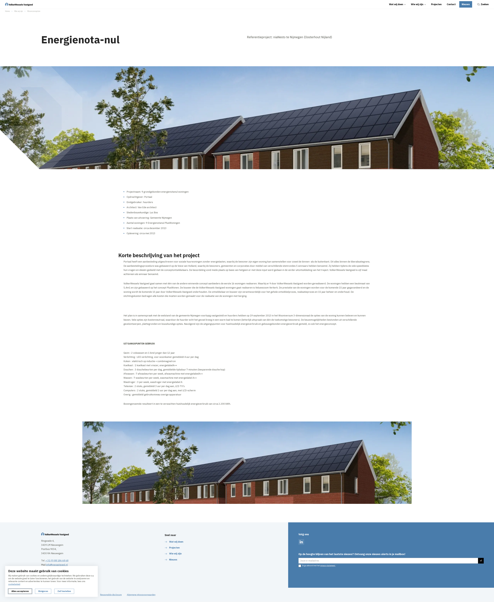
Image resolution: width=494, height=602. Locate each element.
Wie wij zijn (18, 11)
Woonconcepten (33, 11)
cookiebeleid (14, 584)
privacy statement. (328, 565)
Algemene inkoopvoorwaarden (141, 594)
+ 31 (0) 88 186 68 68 (56, 560)
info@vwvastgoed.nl (57, 564)
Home (7, 11)
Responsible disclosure (111, 594)
